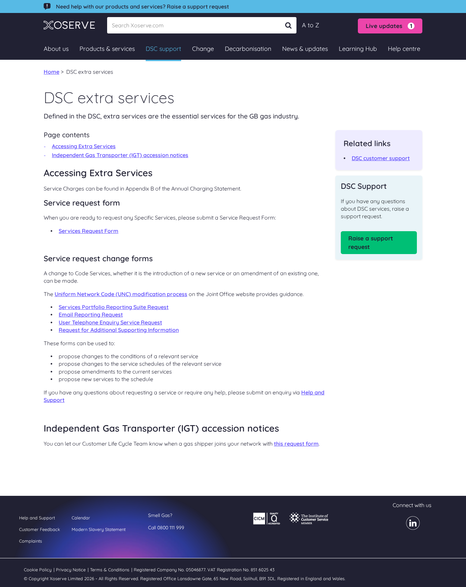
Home (51, 71)
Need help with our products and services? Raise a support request (142, 6)
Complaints (30, 541)
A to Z (310, 25)
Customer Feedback (39, 529)
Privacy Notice (71, 569)
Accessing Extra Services (84, 146)
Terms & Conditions (110, 569)
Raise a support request (370, 243)
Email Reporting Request (91, 314)
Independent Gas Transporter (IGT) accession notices (120, 155)
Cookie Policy (38, 569)
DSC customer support (381, 158)
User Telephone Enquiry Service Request (110, 322)
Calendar (81, 517)
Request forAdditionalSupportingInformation (119, 329)
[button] (390, 25)
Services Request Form (88, 230)
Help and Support (37, 517)
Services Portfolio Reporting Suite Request (114, 307)
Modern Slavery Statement (99, 529)
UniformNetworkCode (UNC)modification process (121, 294)
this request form (296, 443)
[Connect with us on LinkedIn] (408, 527)
